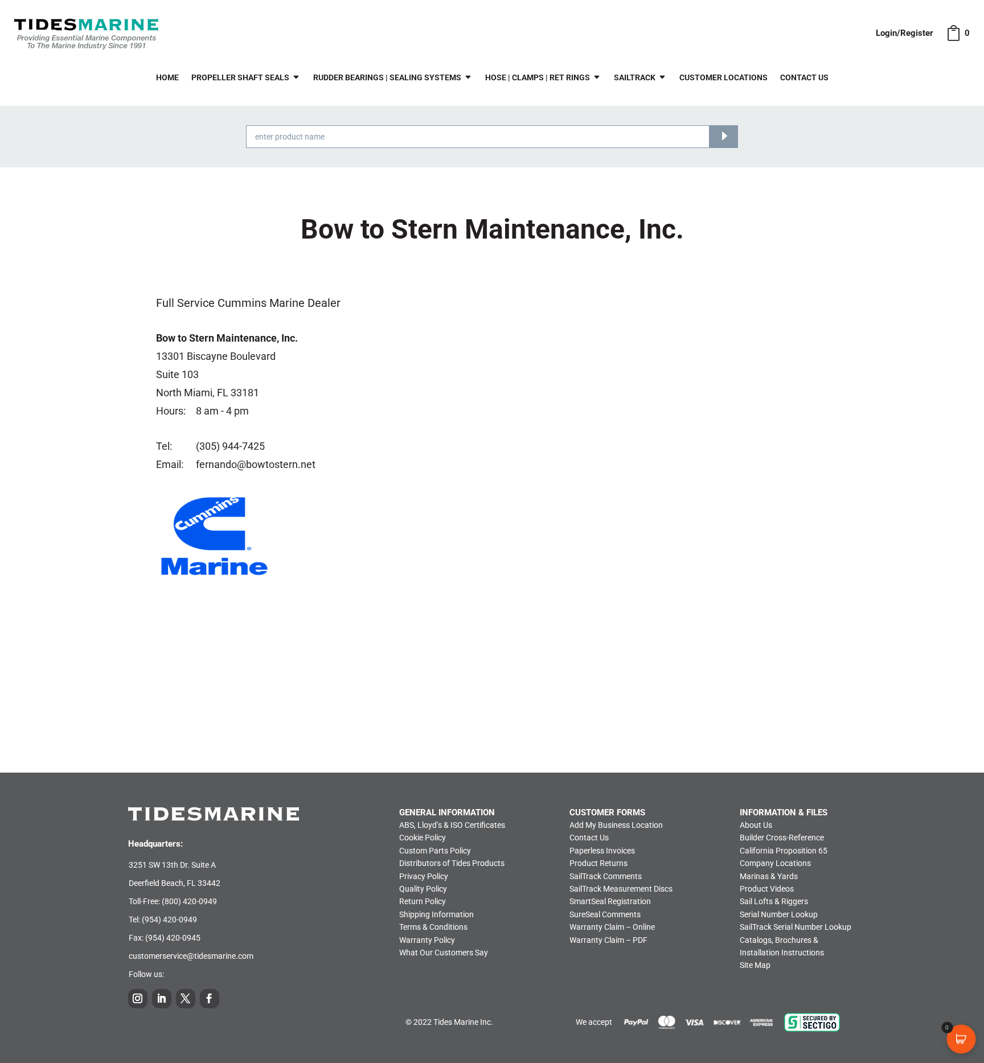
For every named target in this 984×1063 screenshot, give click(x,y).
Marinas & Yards (769, 876)
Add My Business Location (616, 825)
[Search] (723, 136)
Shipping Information (436, 914)
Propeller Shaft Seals (240, 77)
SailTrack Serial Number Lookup (795, 926)
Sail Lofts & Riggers (774, 901)
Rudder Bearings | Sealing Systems (387, 77)
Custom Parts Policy (435, 850)
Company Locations (775, 863)
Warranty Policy (427, 940)
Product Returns (598, 863)
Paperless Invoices (602, 850)
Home (167, 77)
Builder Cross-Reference (782, 837)
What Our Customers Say (443, 952)
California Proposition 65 (783, 850)
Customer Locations (723, 77)
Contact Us (804, 77)
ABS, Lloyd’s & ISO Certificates (452, 825)
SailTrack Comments (605, 876)
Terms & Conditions (433, 926)
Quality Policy (423, 888)
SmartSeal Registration (610, 901)
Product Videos (767, 888)
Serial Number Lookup (779, 914)
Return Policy (422, 901)
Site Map (755, 965)
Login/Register (904, 33)
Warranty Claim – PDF (608, 940)
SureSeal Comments (605, 914)
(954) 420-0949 (169, 919)
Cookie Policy (422, 837)
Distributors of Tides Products (452, 863)
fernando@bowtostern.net (255, 464)
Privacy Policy (423, 876)
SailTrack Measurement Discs (621, 888)
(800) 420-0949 (189, 901)
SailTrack (634, 77)
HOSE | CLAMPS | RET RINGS (537, 77)
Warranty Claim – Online (612, 926)
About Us (756, 825)
